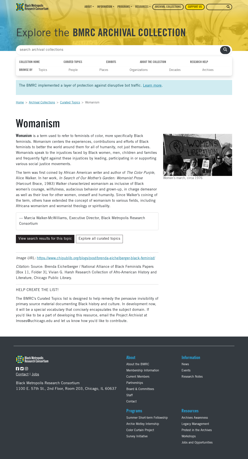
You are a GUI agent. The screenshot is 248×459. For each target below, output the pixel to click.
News (185, 364)
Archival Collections (168, 7)
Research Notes (192, 376)
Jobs (35, 374)
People (73, 70)
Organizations (139, 70)
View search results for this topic (45, 239)
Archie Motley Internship (142, 424)
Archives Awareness (195, 417)
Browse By (25, 70)
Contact (22, 374)
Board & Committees (140, 389)
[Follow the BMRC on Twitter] (22, 369)
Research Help (199, 62)
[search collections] (225, 50)
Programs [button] (123, 7)
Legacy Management (195, 424)
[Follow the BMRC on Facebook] (17, 369)
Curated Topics (73, 62)
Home (20, 102)
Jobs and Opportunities (197, 442)
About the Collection (153, 62)
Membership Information (142, 370)
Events (186, 370)
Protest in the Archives (197, 430)
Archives (208, 70)
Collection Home (29, 62)
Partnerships (134, 383)
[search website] (228, 7)
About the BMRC (137, 364)
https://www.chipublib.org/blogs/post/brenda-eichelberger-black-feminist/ (96, 258)
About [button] (88, 7)
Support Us (195, 7)
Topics (43, 70)
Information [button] (104, 7)
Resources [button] (141, 7)
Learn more (152, 86)
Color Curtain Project (140, 430)
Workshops (189, 436)
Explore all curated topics (99, 239)
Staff (129, 395)
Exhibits (111, 62)
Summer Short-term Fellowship (147, 417)
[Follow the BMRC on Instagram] (26, 369)
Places (103, 70)
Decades (175, 70)
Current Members (137, 376)
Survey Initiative (137, 436)
